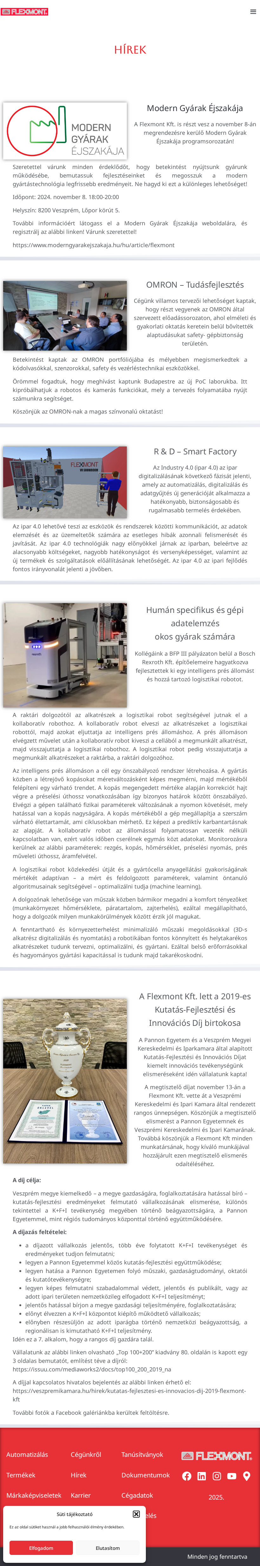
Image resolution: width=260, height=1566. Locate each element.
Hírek (79, 1475)
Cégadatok (137, 1495)
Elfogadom (41, 1548)
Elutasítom (108, 1548)
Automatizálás (27, 1454)
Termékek (21, 1475)
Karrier (81, 1495)
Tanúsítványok (142, 1454)
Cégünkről (86, 1454)
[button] (136, 1514)
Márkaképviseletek (34, 1495)
